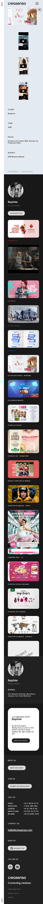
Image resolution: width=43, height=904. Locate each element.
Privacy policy (13, 893)
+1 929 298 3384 (31, 806)
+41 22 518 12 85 (30, 808)
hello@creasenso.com (20, 830)
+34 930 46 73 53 (31, 811)
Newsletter (19, 848)
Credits (10, 897)
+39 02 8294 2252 (31, 814)
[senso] (2, 4)
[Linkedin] (17, 867)
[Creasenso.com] (17, 4)
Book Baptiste (16, 213)
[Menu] (37, 3)
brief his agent (21, 740)
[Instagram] (10, 867)
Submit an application (19, 786)
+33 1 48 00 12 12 (31, 803)
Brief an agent (16, 768)
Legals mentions (14, 889)
